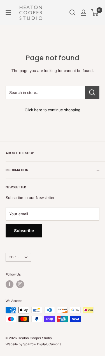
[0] (94, 12)
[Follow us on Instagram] (20, 284)
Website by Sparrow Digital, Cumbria (34, 344)
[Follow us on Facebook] (9, 284)
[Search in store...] (92, 92)
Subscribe (24, 230)
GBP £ (13, 257)
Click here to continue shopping (52, 110)
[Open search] (72, 13)
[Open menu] (8, 12)
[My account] (83, 13)
